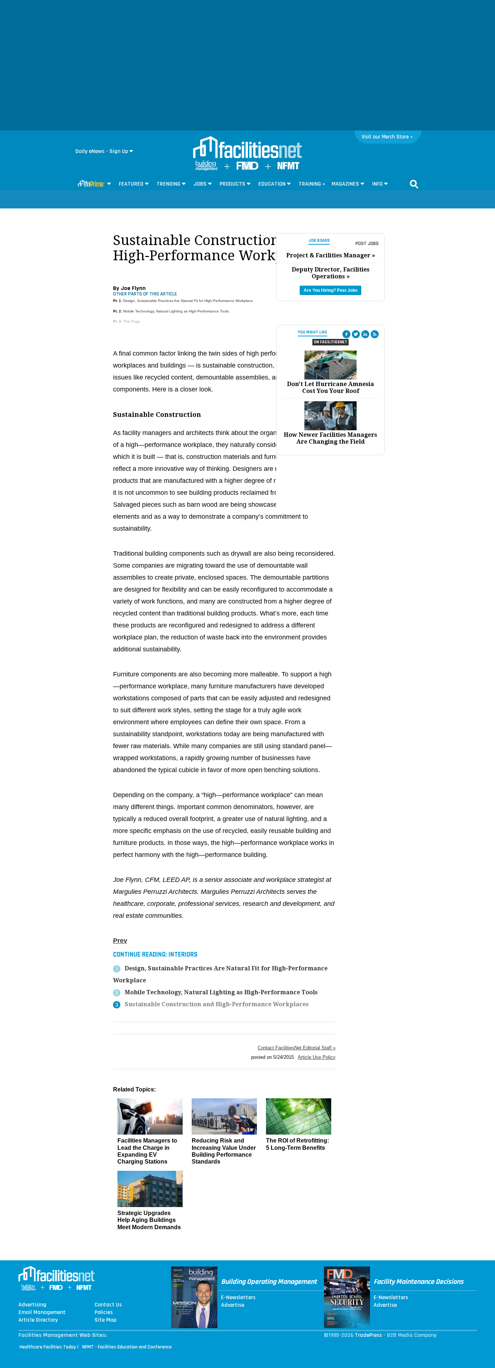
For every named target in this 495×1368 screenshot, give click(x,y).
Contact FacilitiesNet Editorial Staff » (297, 1047)
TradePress (368, 1335)
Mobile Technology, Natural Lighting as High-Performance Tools (176, 311)
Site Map (105, 1320)
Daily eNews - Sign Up (101, 151)
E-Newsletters (238, 1298)
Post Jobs (367, 243)
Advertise (232, 1305)
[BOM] (206, 169)
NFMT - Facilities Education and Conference (127, 1347)
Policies (104, 1312)
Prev (120, 940)
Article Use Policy (317, 1057)
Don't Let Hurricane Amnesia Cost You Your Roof (330, 387)
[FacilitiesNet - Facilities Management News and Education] (247, 147)
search (414, 184)
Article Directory (38, 1320)
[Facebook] (346, 334)
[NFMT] (288, 167)
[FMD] (247, 168)
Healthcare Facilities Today (48, 1347)
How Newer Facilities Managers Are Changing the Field (330, 438)
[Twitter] (356, 334)
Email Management (42, 1312)
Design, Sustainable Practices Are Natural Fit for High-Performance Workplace (188, 301)
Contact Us (108, 1305)
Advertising (32, 1305)
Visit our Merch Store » (387, 136)
